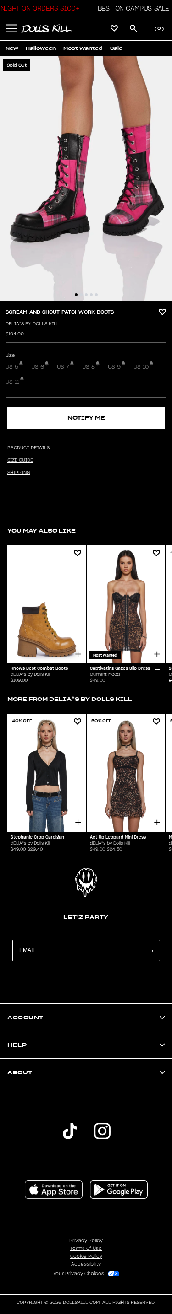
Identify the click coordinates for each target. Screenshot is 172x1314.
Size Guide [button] (20, 460)
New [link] (12, 48)
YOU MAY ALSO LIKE (41, 530)
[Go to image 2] (81, 294)
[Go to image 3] (86, 294)
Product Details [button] (28, 448)
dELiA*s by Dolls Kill (32, 324)
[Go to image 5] (96, 294)
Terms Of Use (86, 1248)
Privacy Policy (86, 1241)
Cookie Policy (86, 1256)
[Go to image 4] (91, 294)
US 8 (88, 367)
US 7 (63, 367)
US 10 (141, 367)
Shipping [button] (18, 472)
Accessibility (86, 1264)
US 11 (12, 382)
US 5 (12, 367)
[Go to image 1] (76, 294)
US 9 (114, 367)
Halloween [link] (41, 48)
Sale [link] (116, 48)
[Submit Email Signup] (150, 950)
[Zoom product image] (86, 178)
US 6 (37, 367)
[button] (131, 8)
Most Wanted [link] (83, 48)
